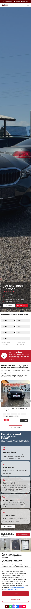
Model (17, 317)
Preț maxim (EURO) (20, 342)
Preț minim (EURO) (5, 342)
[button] (28, 5)
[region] (15, 588)
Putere (2, 330)
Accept (16, 593)
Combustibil (19, 323)
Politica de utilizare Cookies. (10, 589)
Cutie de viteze (19, 330)
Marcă (2, 317)
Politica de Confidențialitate (16, 587)
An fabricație (4, 323)
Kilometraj (3, 336)
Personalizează (15, 599)
